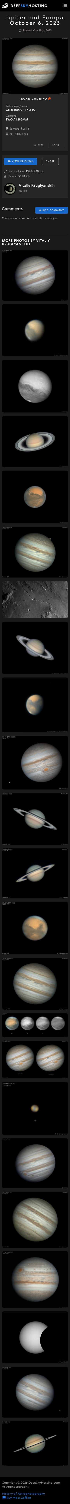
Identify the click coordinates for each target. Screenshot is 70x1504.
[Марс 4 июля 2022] (35, 330)
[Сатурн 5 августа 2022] (35, 648)
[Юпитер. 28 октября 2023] (35, 984)
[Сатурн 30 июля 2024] (35, 1443)
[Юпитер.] (35, 275)
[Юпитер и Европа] (35, 762)
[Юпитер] (35, 1279)
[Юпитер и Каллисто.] (35, 1163)
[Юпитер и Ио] (35, 1392)
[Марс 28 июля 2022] (35, 705)
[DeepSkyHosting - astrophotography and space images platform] (25, 6)
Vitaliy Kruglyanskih (37, 186)
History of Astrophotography (23, 1493)
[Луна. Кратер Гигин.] (35, 599)
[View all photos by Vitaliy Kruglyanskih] (10, 189)
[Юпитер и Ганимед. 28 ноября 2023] (35, 552)
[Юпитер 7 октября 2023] (35, 1060)
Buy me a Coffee (18, 1498)
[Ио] (35, 1108)
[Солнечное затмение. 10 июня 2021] (35, 1337)
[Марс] (35, 386)
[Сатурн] (35, 441)
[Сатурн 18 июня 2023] (35, 873)
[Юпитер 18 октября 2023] (35, 1220)
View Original (22, 161)
